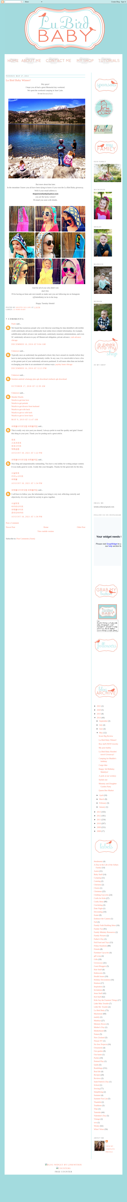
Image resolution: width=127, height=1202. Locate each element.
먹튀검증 (15, 449)
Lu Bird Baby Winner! (107, 740)
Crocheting (98, 905)
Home (46, 527)
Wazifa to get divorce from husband (25, 406)
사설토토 (15, 473)
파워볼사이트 (17, 509)
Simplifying (98, 1092)
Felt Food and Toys (101, 942)
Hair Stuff (98, 969)
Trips (96, 1109)
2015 (99, 714)
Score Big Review (106, 736)
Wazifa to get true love (20, 400)
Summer (97, 1095)
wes (95, 1122)
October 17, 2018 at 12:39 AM (28, 386)
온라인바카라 (17, 513)
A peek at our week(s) (107, 776)
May (101, 733)
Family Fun (98, 929)
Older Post (81, 527)
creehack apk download (57, 379)
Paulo (13, 324)
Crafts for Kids (100, 898)
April (101, 795)
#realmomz (98, 861)
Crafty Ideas (98, 902)
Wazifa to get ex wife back (21, 412)
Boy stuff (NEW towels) (108, 744)
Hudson (97, 983)
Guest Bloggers (100, 966)
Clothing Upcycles (101, 895)
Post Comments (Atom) (25, 539)
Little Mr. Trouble (101, 1007)
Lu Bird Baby (19, 309)
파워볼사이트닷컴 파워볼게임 (24, 426)
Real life (97, 1071)
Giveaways (98, 963)
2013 (99, 812)
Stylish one (103, 780)
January (102, 807)
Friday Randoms (100, 946)
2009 (99, 827)
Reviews (97, 1078)
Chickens (97, 885)
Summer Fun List (101, 1099)
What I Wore (99, 1129)
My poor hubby (105, 748)
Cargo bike (103, 765)
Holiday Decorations (102, 980)
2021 (99, 706)
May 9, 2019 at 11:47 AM (24, 419)
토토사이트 (16, 446)
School (96, 1085)
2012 (99, 816)
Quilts (96, 1065)
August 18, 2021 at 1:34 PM (26, 483)
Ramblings (98, 1068)
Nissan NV (98, 1041)
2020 (99, 710)
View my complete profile (110, 1149)
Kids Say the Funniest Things (105, 1000)
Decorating (98, 912)
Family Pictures (100, 936)
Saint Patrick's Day (101, 1082)
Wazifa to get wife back (20, 409)
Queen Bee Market (106, 790)
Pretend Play (99, 1061)
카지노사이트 (17, 476)
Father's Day (99, 939)
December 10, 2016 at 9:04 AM (28, 344)
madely (97, 1017)
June (101, 729)
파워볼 (14, 479)
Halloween (98, 973)
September (103, 721)
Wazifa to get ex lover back (22, 415)
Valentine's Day (100, 1116)
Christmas (98, 891)
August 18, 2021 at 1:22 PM (26, 453)
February (103, 803)
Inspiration (98, 987)
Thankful (97, 1102)
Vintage (97, 1119)
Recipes (97, 1075)
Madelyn (97, 1021)
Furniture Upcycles (101, 953)
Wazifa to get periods (19, 403)
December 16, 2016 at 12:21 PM (29, 368)
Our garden (98, 1051)
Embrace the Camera (102, 919)
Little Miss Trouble (101, 1003)
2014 (99, 718)
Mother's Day (99, 1027)
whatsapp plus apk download (36, 379)
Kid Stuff (97, 997)
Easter (96, 915)
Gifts (96, 959)
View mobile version (45, 531)
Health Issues (99, 976)
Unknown (15, 351)
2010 (99, 823)
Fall (95, 922)
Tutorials (97, 1112)
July (101, 725)
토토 (13, 440)
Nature (96, 1034)
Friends (97, 949)
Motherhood (99, 1031)
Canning (97, 881)
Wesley (97, 1126)
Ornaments (98, 1048)
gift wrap (97, 956)
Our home (98, 1055)
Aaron (96, 871)
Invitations (98, 990)
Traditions (98, 1105)
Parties (96, 1058)
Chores (96, 888)
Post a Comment (12, 523)
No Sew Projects (100, 1044)
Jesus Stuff (98, 993)
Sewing (97, 1088)
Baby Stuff (98, 874)
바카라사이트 (17, 506)
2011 (99, 820)
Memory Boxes (100, 1024)
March (102, 799)
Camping (97, 878)
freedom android (17, 379)
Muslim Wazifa (17, 397)
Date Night (98, 908)
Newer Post (10, 527)
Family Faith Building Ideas (105, 925)
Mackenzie (98, 1014)
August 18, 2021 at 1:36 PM (26, 517)
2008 (99, 831)
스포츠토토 (16, 443)
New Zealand (99, 1037)
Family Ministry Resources (104, 932)
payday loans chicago (63, 364)
